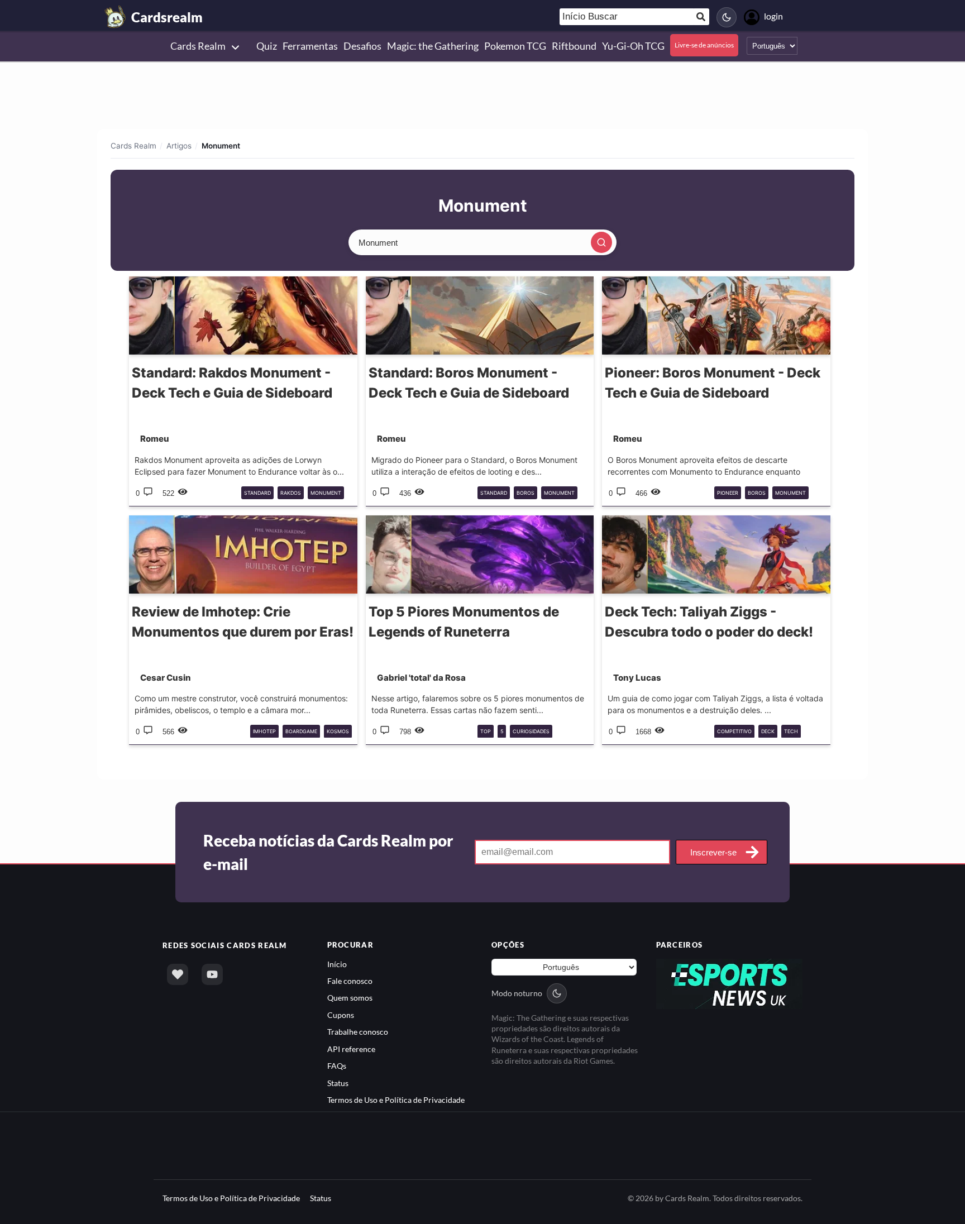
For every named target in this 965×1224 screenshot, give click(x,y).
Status (337, 1083)
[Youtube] (212, 974)
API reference (351, 1049)
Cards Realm (133, 145)
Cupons (340, 1015)
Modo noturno (516, 993)
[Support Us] (177, 974)
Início (337, 964)
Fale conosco (349, 981)
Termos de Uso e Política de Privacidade (396, 1100)
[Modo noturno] (726, 17)
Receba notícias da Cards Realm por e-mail (328, 852)
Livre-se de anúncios (704, 45)
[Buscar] (601, 242)
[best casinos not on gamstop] (729, 982)
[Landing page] (115, 17)
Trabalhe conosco (357, 1031)
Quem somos (349, 997)
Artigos (179, 145)
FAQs (336, 1065)
